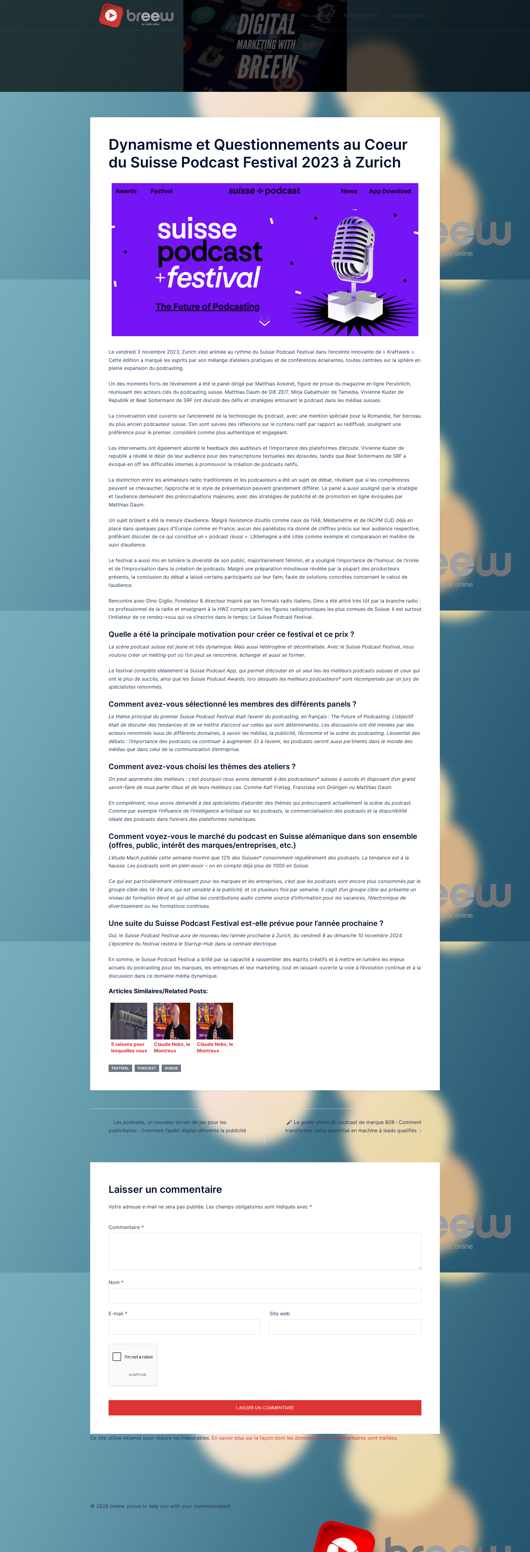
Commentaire (126, 1227)
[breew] (136, 15)
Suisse (171, 1068)
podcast (147, 1068)
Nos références (361, 15)
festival (120, 1068)
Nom (116, 1282)
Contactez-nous (408, 15)
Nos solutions (317, 15)
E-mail (118, 1313)
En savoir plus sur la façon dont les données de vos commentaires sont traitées (304, 1438)
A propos (280, 15)
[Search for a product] (437, 15)
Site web (280, 1313)
